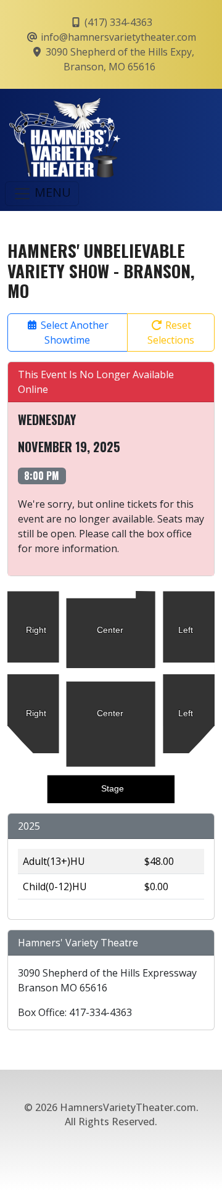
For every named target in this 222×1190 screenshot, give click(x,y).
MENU (51, 192)
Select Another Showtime (73, 332)
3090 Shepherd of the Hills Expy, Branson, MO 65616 (118, 59)
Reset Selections (170, 332)
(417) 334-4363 (117, 22)
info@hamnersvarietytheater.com (117, 37)
